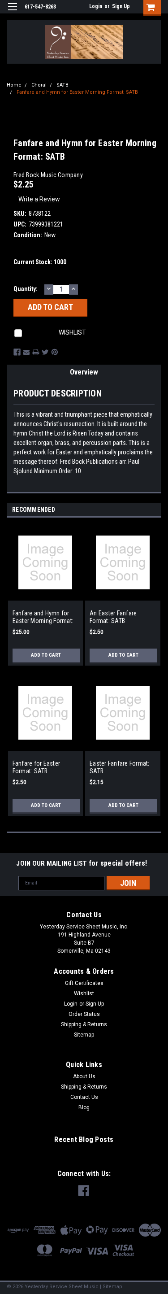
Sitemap (84, 1035)
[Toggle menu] (12, 12)
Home (14, 85)
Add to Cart (46, 655)
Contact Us (84, 1097)
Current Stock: (39, 262)
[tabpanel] (45, 599)
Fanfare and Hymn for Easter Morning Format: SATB (77, 92)
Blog (84, 1107)
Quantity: (25, 288)
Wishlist (84, 993)
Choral (39, 85)
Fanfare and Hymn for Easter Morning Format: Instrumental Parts (43, 617)
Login (95, 6)
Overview (84, 372)
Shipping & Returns (84, 1024)
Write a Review (39, 199)
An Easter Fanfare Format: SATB (113, 617)
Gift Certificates (84, 983)
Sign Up (121, 6)
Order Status (84, 1014)
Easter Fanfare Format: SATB (120, 767)
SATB (62, 85)
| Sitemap (111, 1287)
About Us (84, 1076)
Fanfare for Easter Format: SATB (36, 767)
